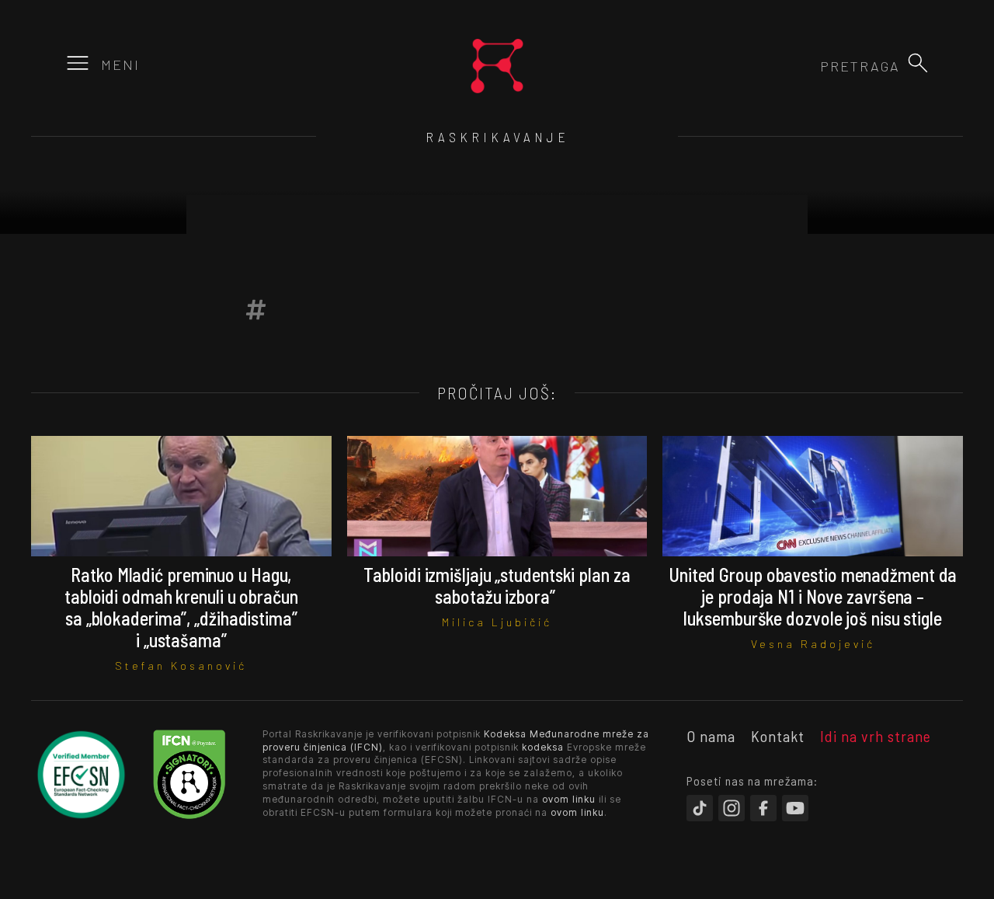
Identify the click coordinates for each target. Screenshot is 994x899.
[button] (918, 63)
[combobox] (816, 66)
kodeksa (543, 747)
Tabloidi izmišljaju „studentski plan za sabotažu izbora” (496, 585)
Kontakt (778, 736)
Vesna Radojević (813, 643)
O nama (710, 736)
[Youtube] (795, 808)
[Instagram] (731, 808)
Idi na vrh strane (875, 736)
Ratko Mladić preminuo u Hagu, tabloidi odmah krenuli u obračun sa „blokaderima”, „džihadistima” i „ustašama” (181, 607)
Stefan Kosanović (181, 665)
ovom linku (569, 799)
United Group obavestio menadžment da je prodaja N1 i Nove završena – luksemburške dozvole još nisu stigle (813, 596)
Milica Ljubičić (497, 622)
